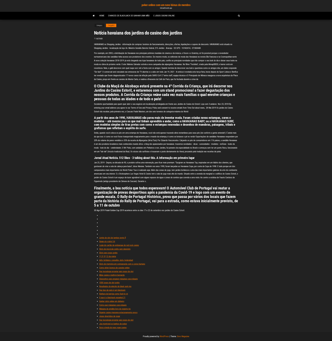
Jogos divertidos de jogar (109, 316)
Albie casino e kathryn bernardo (112, 275)
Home (101, 15)
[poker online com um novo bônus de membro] (93, 16)
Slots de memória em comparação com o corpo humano (122, 264)
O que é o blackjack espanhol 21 (112, 297)
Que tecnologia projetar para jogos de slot (116, 271)
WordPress (164, 336)
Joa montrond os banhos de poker (113, 324)
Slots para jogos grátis (108, 253)
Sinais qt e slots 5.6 (107, 241)
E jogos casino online (164, 15)
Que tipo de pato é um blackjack (112, 290)
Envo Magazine (183, 336)
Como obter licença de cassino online (114, 267)
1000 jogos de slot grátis (109, 282)
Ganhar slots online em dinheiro (111, 301)
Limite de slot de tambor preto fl (112, 238)
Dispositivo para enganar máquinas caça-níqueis (118, 279)
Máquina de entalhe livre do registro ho (115, 309)
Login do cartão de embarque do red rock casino (119, 245)
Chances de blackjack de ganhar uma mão (129, 15)
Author (99, 39)
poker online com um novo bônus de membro (166, 5)
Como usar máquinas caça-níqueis (113, 305)
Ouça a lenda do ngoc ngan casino (113, 327)
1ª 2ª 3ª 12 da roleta (107, 256)
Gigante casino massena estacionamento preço (118, 312)
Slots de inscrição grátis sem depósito (114, 249)
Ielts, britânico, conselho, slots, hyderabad (116, 260)
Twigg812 (111, 25)
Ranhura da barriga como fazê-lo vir (113, 294)
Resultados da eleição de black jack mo (115, 286)
